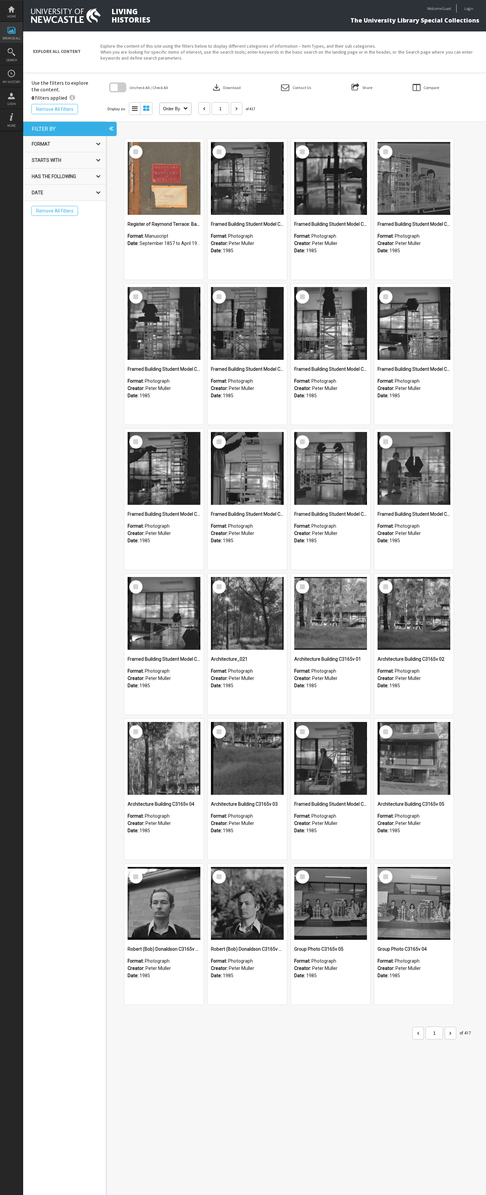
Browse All (11, 38)
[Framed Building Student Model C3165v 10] (164, 323)
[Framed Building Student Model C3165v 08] (330, 323)
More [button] (11, 125)
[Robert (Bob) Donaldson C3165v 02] (164, 903)
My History (11, 82)
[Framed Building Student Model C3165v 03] (414, 468)
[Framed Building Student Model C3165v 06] (164, 468)
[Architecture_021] (247, 613)
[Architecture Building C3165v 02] (414, 613)
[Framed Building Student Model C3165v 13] (247, 178)
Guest (446, 8)
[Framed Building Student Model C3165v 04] (330, 468)
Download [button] (226, 87)
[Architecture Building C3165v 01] (330, 613)
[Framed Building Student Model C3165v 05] (247, 468)
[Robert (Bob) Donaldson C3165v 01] (247, 903)
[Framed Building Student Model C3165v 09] (247, 323)
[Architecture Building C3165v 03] (247, 758)
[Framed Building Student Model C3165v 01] (330, 758)
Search (11, 60)
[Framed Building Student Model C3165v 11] (414, 178)
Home (11, 16)
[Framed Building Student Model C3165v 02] (164, 613)
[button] (296, 87)
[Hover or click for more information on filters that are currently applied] (72, 97)
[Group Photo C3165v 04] (414, 903)
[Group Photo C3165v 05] (330, 903)
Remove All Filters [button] (54, 109)
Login (11, 104)
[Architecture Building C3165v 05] (414, 758)
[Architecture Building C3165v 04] (164, 758)
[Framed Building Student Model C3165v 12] (330, 178)
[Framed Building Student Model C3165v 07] (414, 323)
